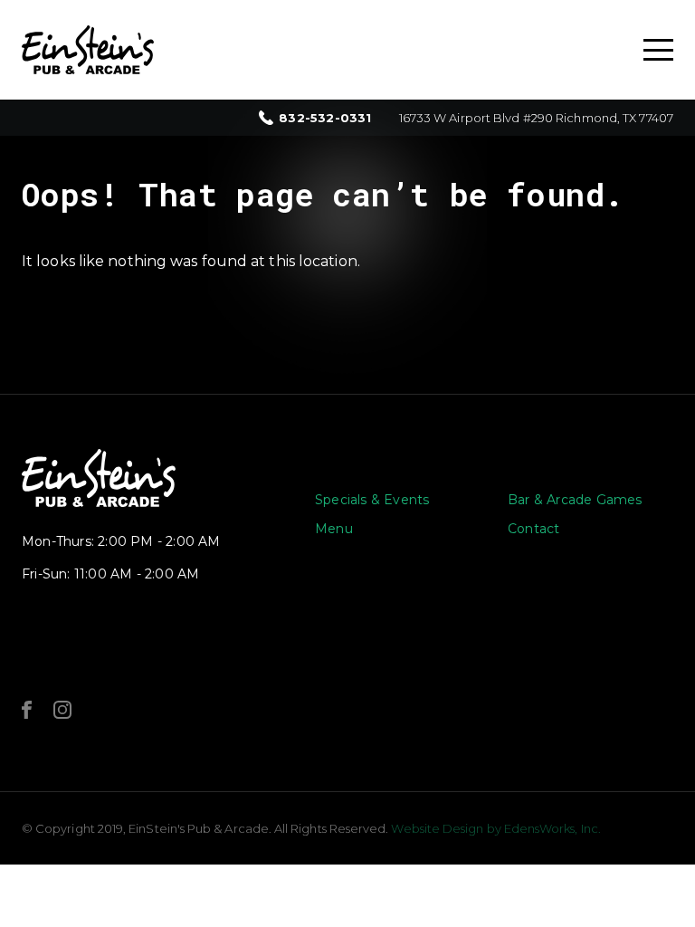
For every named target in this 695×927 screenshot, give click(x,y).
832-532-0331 (325, 118)
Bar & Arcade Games (575, 500)
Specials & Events (372, 500)
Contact (533, 529)
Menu (334, 529)
